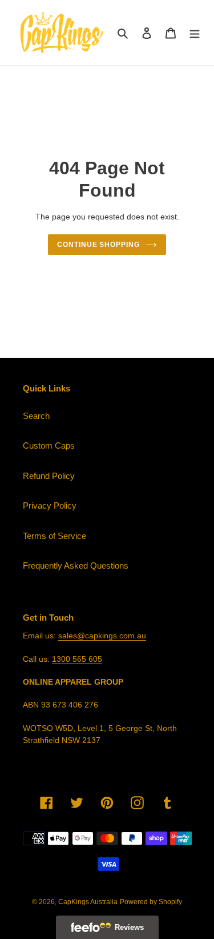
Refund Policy (49, 476)
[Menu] (195, 33)
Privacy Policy (49, 505)
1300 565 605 (77, 659)
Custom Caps (49, 445)
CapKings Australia (88, 902)
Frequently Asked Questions (75, 565)
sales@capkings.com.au (102, 635)
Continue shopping (98, 245)
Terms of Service (54, 536)
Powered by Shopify (151, 902)
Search (36, 416)
